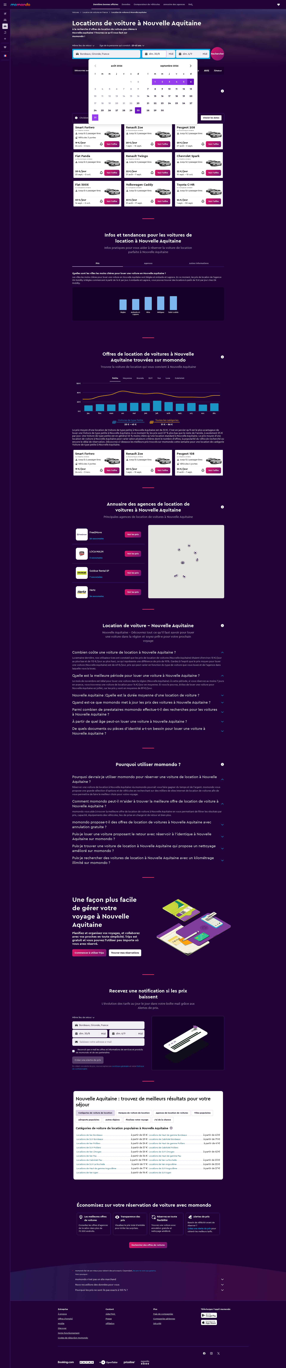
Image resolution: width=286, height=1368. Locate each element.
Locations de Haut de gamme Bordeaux (168, 1135)
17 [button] (95, 103)
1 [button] (130, 82)
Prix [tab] (97, 263)
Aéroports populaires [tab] (88, 1120)
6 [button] (116, 89)
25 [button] (102, 110)
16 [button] (138, 96)
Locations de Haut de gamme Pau (165, 1156)
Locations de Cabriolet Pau (89, 1160)
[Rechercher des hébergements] (5, 20)
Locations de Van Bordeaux (89, 1135)
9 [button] (138, 89)
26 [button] (109, 110)
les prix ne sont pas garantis (144, 1271)
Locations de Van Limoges (88, 1152)
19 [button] (109, 103)
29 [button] (131, 110)
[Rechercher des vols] (5, 14)
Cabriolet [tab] (179, 378)
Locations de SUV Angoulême (163, 1168)
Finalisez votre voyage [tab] (137, 1120)
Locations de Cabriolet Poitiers (163, 1148)
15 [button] (131, 96)
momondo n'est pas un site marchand (95, 1279)
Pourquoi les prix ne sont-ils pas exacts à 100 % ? (101, 1290)
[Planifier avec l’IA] (5, 39)
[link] (111, 144)
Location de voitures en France (95, 12)
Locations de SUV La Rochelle (90, 1164)
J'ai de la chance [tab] (162, 1120)
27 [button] (116, 110)
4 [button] (102, 89)
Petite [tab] (115, 378)
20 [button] (116, 103)
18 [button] (102, 103)
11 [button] (102, 96)
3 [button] (95, 89)
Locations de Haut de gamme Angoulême (96, 1168)
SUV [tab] (151, 378)
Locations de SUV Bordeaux (89, 1139)
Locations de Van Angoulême (163, 1164)
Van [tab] (159, 378)
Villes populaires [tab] (202, 1113)
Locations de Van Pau (86, 1156)
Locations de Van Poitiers (88, 1143)
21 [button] (124, 103)
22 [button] (131, 103)
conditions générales (120, 1066)
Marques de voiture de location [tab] (134, 1113)
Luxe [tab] (168, 378)
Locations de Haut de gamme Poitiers (167, 1143)
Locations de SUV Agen (160, 1173)
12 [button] (109, 96)
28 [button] (123, 110)
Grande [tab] (140, 378)
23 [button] (138, 103)
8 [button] (131, 89)
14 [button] (124, 96)
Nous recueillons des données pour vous (97, 1285)
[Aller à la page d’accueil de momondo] (20, 4)
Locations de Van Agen (87, 1173)
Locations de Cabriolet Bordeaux (164, 1139)
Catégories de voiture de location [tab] (95, 1113)
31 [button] (95, 117)
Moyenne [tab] (127, 378)
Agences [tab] (148, 263)
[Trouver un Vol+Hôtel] (5, 32)
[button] (5, 4)
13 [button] (117, 96)
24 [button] (95, 110)
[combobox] (83, 45)
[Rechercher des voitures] (5, 26)
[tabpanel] (148, 299)
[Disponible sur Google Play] (209, 1315)
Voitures (75, 12)
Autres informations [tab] (199, 263)
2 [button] (138, 82)
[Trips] (5, 47)
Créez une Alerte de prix (199, 1229)
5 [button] (109, 89)
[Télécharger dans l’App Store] (209, 1322)
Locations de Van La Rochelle (163, 1160)
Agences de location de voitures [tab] (172, 1113)
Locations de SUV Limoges (161, 1152)
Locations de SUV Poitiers (88, 1148)
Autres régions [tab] (112, 1120)
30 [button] (138, 110)
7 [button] (123, 89)
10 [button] (95, 96)
